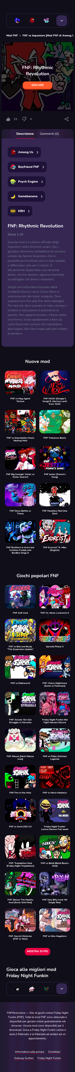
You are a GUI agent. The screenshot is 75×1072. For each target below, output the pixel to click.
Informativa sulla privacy (29, 1052)
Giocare (37, 85)
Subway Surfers (24, 1058)
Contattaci (54, 1052)
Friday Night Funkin (49, 1058)
